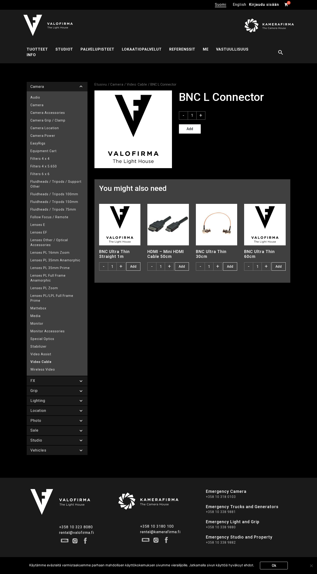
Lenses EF (38, 232)
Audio (35, 97)
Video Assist (40, 354)
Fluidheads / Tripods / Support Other (55, 184)
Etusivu (100, 84)
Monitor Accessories (47, 331)
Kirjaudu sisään (264, 4)
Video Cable (41, 362)
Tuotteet (37, 49)
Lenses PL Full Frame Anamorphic (48, 278)
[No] (311, 565)
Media (35, 316)
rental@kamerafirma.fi (160, 532)
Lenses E (37, 225)
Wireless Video (42, 369)
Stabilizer (38, 346)
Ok (274, 565)
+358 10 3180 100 (157, 526)
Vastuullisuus (232, 49)
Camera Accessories (47, 113)
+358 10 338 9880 (221, 527)
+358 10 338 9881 (221, 512)
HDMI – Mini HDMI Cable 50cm (165, 254)
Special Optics (42, 339)
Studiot (64, 49)
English (239, 4)
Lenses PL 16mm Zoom (50, 252)
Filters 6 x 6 (40, 174)
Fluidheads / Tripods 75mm (53, 209)
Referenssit (182, 49)
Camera (37, 105)
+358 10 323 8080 (76, 527)
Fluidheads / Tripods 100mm (54, 194)
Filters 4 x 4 (40, 158)
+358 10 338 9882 (221, 542)
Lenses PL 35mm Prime (50, 268)
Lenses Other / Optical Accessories (49, 242)
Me (206, 49)
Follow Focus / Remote (49, 217)
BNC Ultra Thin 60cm (259, 254)
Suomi (220, 4)
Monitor (36, 323)
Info (31, 55)
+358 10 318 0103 (221, 497)
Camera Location (44, 128)
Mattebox (38, 308)
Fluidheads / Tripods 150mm (54, 202)
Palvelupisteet (97, 49)
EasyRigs (37, 143)
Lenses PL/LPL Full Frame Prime (51, 298)
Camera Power (42, 136)
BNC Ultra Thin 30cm (211, 254)
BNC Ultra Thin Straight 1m (114, 254)
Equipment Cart (43, 151)
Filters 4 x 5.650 (43, 166)
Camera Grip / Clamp (47, 120)
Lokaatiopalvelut (142, 49)
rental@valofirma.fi (76, 532)
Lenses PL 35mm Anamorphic (55, 260)
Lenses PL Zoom (44, 288)
